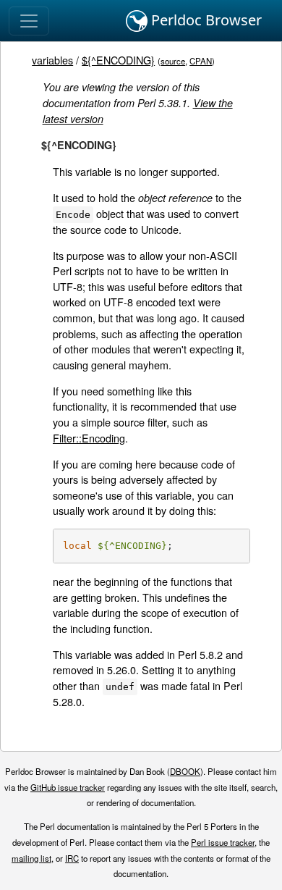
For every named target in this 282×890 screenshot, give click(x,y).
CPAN (200, 61)
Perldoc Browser (205, 20)
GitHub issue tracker (67, 787)
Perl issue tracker (223, 842)
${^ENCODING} (118, 59)
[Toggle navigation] (29, 21)
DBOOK (185, 771)
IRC (72, 858)
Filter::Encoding (89, 437)
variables (52, 59)
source (173, 61)
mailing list (31, 858)
